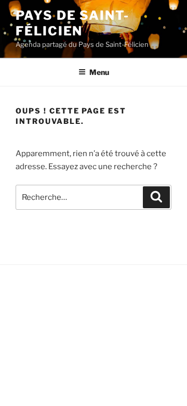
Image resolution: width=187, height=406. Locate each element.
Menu (99, 72)
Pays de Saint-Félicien (72, 23)
